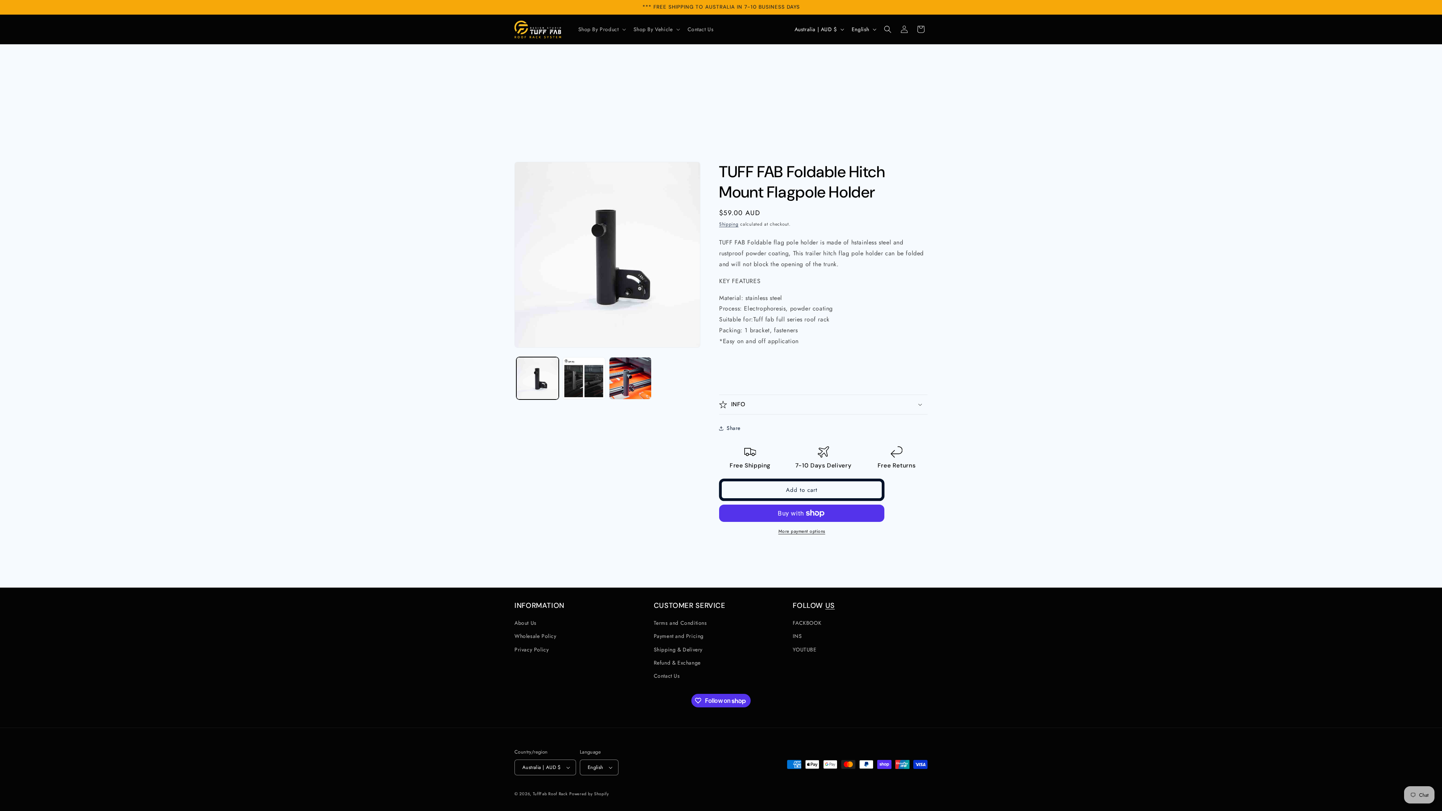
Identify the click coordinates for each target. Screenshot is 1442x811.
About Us (525, 623)
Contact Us (667, 676)
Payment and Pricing (679, 636)
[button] (601, 29)
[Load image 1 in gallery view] (537, 378)
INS (797, 636)
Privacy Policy (531, 649)
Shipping (729, 224)
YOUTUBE (804, 649)
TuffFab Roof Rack (550, 794)
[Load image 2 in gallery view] (584, 378)
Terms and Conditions (680, 623)
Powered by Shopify (589, 794)
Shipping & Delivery (678, 649)
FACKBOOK (807, 623)
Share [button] (734, 428)
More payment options (801, 531)
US (830, 605)
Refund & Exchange (677, 662)
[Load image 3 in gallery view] (630, 378)
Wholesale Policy (535, 636)
